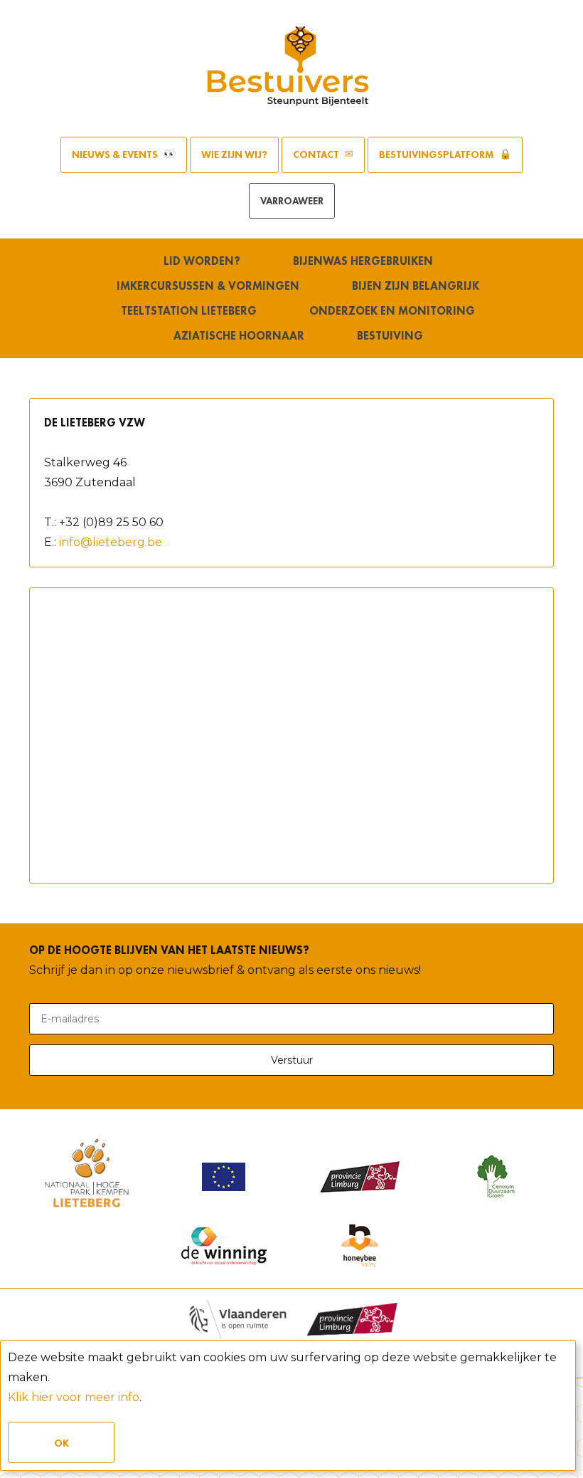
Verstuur (292, 1060)
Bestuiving (390, 335)
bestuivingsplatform (437, 154)
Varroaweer (291, 200)
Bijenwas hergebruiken (363, 260)
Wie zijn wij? (234, 154)
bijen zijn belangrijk (415, 285)
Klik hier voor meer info (73, 1397)
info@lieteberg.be (110, 542)
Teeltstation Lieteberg (189, 310)
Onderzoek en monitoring (392, 310)
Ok (61, 1443)
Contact (317, 154)
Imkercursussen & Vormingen (208, 285)
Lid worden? (202, 260)
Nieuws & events (116, 154)
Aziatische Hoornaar (238, 335)
